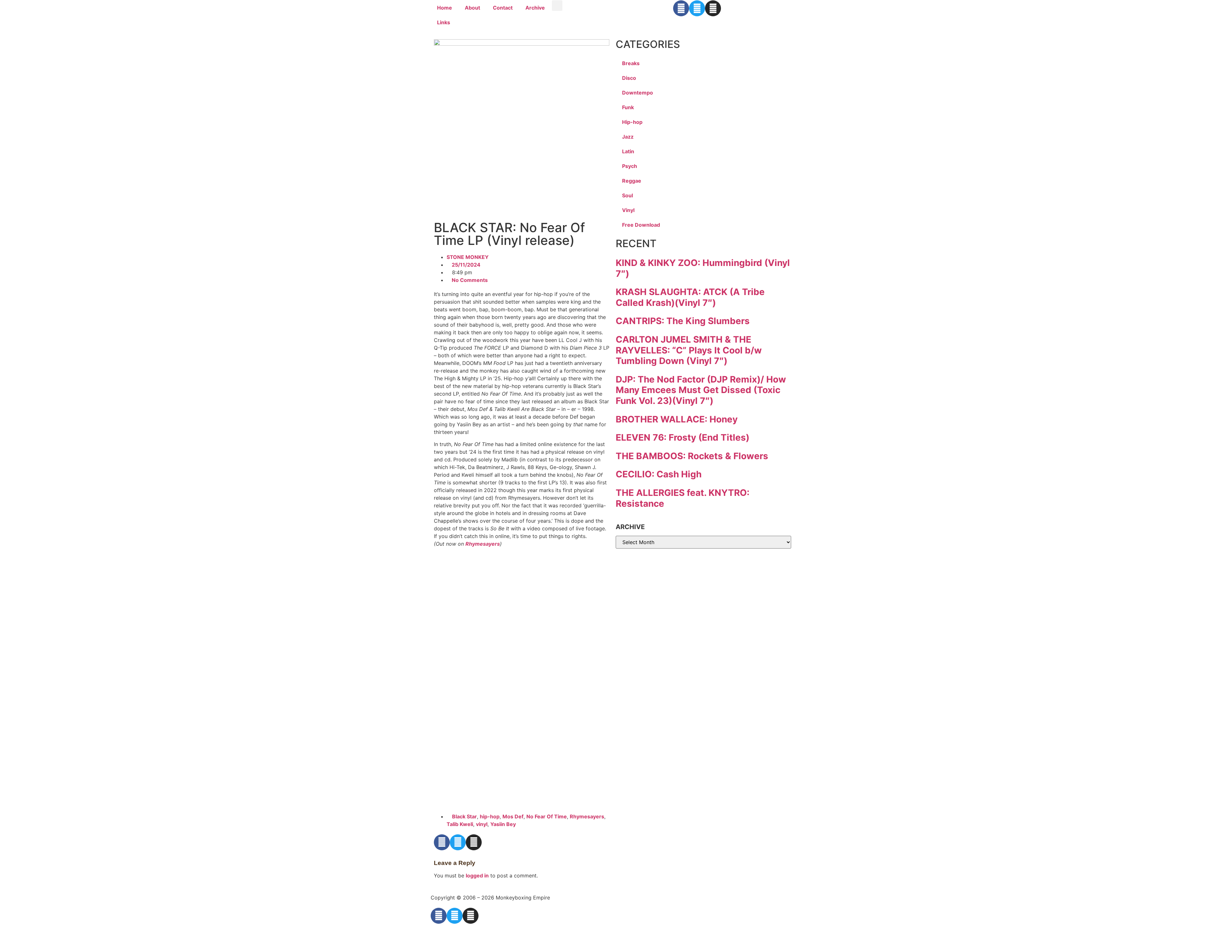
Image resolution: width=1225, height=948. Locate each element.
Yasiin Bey (503, 824)
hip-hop (490, 816)
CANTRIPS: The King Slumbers (683, 320)
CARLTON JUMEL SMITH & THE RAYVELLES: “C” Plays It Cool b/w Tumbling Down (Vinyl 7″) (689, 350)
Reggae (631, 181)
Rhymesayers (482, 544)
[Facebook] (681, 8)
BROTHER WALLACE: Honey (677, 419)
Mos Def (512, 816)
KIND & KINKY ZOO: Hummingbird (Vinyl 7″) (703, 268)
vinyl (481, 824)
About (472, 7)
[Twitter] (697, 8)
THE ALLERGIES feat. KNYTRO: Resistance (682, 498)
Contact (503, 7)
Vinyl (628, 210)
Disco (629, 78)
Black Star (464, 816)
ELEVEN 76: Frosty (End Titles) (682, 437)
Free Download (641, 225)
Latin (628, 151)
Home (444, 7)
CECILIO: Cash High (659, 474)
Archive (535, 7)
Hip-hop (632, 122)
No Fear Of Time (546, 816)
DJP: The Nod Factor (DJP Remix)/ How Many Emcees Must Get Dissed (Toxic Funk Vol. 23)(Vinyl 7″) (701, 390)
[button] (557, 5)
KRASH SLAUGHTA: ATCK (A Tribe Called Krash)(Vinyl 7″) (690, 297)
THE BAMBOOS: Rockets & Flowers (692, 456)
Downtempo (637, 92)
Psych (629, 166)
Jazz (628, 136)
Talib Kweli (460, 824)
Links (443, 22)
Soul (627, 195)
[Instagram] (713, 8)
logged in (477, 875)
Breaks (631, 63)
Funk (628, 107)
